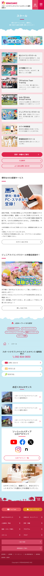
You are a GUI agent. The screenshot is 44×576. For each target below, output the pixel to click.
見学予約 (11, 374)
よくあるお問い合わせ (22, 166)
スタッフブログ (34, 509)
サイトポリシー (18, 554)
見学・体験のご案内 (21, 154)
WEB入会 (11, 368)
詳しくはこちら (22, 308)
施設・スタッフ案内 (7, 529)
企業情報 (10, 554)
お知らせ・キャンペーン (31, 517)
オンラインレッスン (28, 328)
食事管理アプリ (13, 328)
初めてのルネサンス (7, 517)
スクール (4, 535)
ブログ (25, 535)
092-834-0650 (22, 356)
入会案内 (22, 160)
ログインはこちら (22, 242)
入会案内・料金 (6, 523)
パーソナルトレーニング (14, 332)
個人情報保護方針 (29, 554)
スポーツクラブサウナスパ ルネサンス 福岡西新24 (16, 7)
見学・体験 (27, 523)
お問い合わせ (13, 363)
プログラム (27, 529)
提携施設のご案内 (22, 548)
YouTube (13, 509)
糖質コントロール (32, 332)
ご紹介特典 (22, 542)
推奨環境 (38, 554)
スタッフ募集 (22, 336)
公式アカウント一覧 (22, 458)
